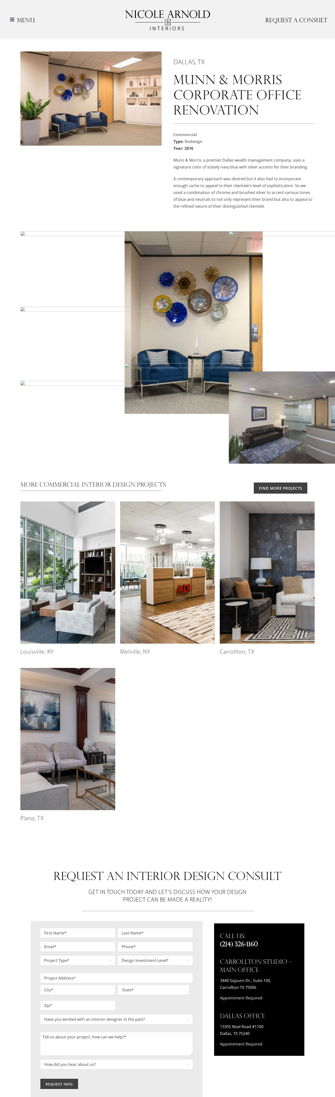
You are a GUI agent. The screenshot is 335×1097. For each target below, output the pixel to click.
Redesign (193, 141)
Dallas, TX (189, 62)
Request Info (59, 1084)
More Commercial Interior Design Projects (93, 484)
